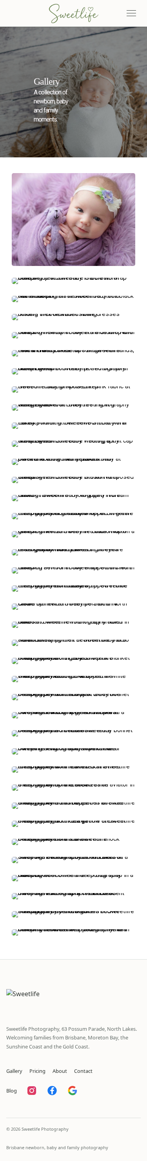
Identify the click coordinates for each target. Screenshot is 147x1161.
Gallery (14, 1070)
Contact (83, 1070)
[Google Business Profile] (72, 1090)
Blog (11, 1090)
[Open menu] (131, 13)
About (60, 1070)
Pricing (37, 1070)
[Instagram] (31, 1090)
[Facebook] (52, 1090)
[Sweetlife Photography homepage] (73, 13)
